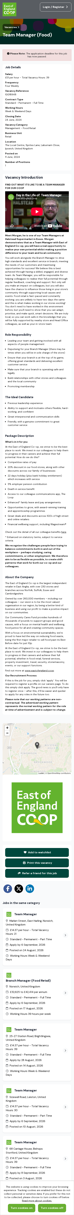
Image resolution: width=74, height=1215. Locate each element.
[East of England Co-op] (10, 10)
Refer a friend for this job (39, 873)
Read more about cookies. (37, 1200)
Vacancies (11, 27)
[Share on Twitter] (18, 888)
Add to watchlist (39, 852)
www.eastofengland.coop (39, 670)
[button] (37, 745)
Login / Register (54, 7)
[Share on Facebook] (7, 888)
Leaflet (41, 773)
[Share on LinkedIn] (29, 888)
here (63, 531)
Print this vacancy (39, 863)
